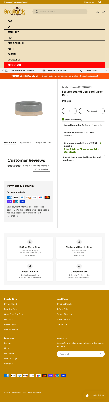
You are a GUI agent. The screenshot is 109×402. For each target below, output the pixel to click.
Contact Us (89, 2)
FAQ (99, 2)
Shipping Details (64, 304)
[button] (103, 11)
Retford (7, 343)
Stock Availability (73, 119)
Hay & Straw (10, 324)
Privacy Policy (63, 319)
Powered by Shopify (34, 392)
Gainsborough (10, 358)
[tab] (10, 142)
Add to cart (92, 111)
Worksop (8, 363)
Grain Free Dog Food (13, 314)
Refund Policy (63, 309)
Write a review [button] (41, 169)
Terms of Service (64, 314)
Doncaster (9, 353)
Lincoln (7, 348)
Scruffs (65, 87)
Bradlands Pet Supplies (18, 392)
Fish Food (8, 319)
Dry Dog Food (10, 304)
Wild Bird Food (11, 329)
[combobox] (59, 11)
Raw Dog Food (10, 309)
